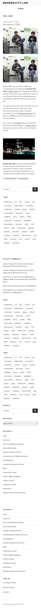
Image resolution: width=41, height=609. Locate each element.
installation (27, 220)
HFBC (29, 217)
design (24, 209)
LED (32, 224)
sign (34, 235)
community (29, 206)
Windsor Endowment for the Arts (14, 493)
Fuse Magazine (8, 460)
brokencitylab (23, 178)
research (7, 235)
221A (5, 436)
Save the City (26, 235)
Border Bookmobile (9, 448)
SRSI (5, 239)
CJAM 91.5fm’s (13, 91)
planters (7, 232)
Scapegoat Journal (9, 484)
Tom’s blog (17, 123)
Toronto (27, 239)
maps (13, 228)
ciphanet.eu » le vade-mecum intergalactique (18, 277)
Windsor (7, 243)
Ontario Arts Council (9, 472)
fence (15, 217)
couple (28, 125)
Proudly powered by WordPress (13, 604)
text (20, 239)
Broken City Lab (15, 2)
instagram (17, 220)
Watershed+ (7, 489)
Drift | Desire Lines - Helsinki (12, 290)
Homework (8, 220)
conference (8, 209)
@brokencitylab (10, 178)
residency (16, 235)
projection (15, 232)
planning (31, 228)
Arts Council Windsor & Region (13, 444)
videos (33, 125)
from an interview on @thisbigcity (25, 286)
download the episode (24, 113)
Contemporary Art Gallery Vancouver (15, 456)
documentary (8, 213)
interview (19, 224)
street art (13, 239)
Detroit (32, 209)
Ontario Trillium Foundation (12, 476)
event (28, 213)
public (32, 232)
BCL (20, 202)
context (17, 209)
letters (6, 228)
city (33, 202)
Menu (22, 8)
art (16, 202)
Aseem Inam (7, 286)
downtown (19, 213)
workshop (15, 243)
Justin (5, 264)
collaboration (18, 206)
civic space (8, 206)
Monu (5, 468)
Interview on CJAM (11, 24)
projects (24, 232)
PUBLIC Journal (8, 481)
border (27, 202)
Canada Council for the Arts (12, 452)
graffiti (22, 217)
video (34, 239)
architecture (8, 202)
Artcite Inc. (6, 440)
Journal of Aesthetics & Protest (13, 464)
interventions (8, 224)
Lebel (26, 224)
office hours (22, 228)
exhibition (7, 217)
